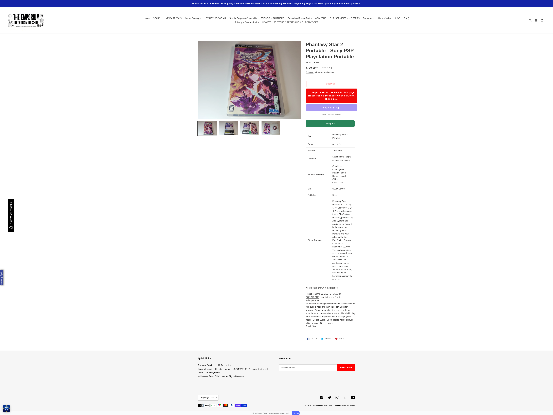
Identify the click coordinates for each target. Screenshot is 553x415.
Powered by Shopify (347, 405)
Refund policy (224, 365)
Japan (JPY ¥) (207, 397)
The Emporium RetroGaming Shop (325, 405)
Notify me (330, 124)
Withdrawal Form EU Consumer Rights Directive (221, 376)
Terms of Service (206, 365)
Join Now (296, 413)
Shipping (310, 72)
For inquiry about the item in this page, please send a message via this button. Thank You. (331, 95)
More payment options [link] (331, 114)
